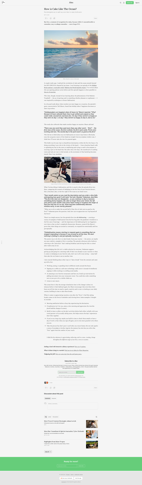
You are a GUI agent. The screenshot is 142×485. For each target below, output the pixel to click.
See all (47, 451)
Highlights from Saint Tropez (54, 442)
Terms (72, 474)
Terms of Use (78, 375)
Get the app (78, 478)
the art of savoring (49, 92)
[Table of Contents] (2, 242)
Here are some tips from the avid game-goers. (69, 354)
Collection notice (78, 474)
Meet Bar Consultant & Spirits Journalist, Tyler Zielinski (64, 431)
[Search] (120, 2)
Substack (63, 482)
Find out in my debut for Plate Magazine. (77, 350)
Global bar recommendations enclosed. (54, 433)
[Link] (42, 115)
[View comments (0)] (50, 18)
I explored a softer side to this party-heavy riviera (56, 443)
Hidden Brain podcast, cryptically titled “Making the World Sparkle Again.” (70, 86)
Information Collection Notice (70, 377)
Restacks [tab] (54, 398)
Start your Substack (67, 478)
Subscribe (130, 2)
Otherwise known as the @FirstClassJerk (54, 423)
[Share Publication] (123, 2)
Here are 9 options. (80, 347)
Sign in (137, 2)
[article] (71, 424)
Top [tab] (46, 417)
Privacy (68, 474)
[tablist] (50, 398)
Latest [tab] (49, 417)
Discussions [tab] (55, 417)
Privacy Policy (82, 377)
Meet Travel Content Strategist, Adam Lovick (60, 421)
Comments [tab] (47, 398)
